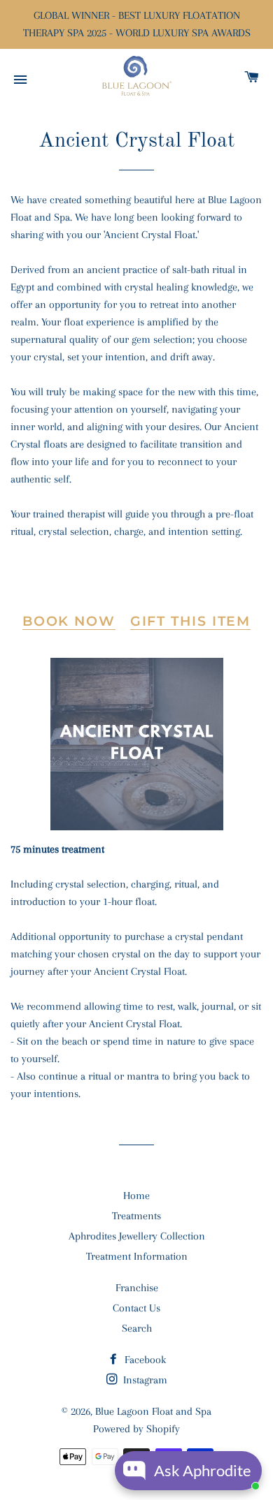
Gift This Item (190, 621)
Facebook (144, 1359)
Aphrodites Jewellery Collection (137, 1236)
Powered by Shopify (136, 1428)
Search (137, 1328)
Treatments (136, 1215)
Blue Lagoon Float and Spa (153, 1411)
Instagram (143, 1380)
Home (136, 1195)
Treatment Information (137, 1256)
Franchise (136, 1287)
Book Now (68, 621)
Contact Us (136, 1308)
